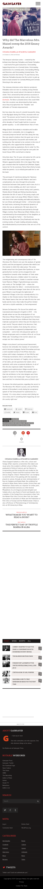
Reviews (5, 859)
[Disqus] (21, 559)
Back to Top (20, 724)
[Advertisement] (18, 704)
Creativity (5, 844)
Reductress (6, 785)
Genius (5, 780)
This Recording (7, 775)
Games (24, 848)
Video (23, 859)
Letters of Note (7, 778)
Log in (4, 824)
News (23, 856)
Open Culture (7, 768)
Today (6, 641)
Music (4, 856)
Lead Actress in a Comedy (11, 425)
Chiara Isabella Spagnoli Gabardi (19, 52)
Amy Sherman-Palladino (18, 421)
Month (22, 641)
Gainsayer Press (18, 748)
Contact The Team (21, 886)
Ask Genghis (6, 841)
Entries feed (25, 824)
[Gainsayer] (12, 3)
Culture (15, 419)
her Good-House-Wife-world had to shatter (18, 423)
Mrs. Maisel (25, 425)
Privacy (21, 882)
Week (14, 641)
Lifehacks (24, 852)
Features (5, 848)
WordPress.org (26, 828)
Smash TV (6, 783)
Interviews (6, 852)
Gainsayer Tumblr (8, 763)
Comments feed (8, 828)
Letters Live (6, 788)
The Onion (6, 770)
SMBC (4, 773)
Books (23, 841)
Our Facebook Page (9, 765)
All (29, 641)
